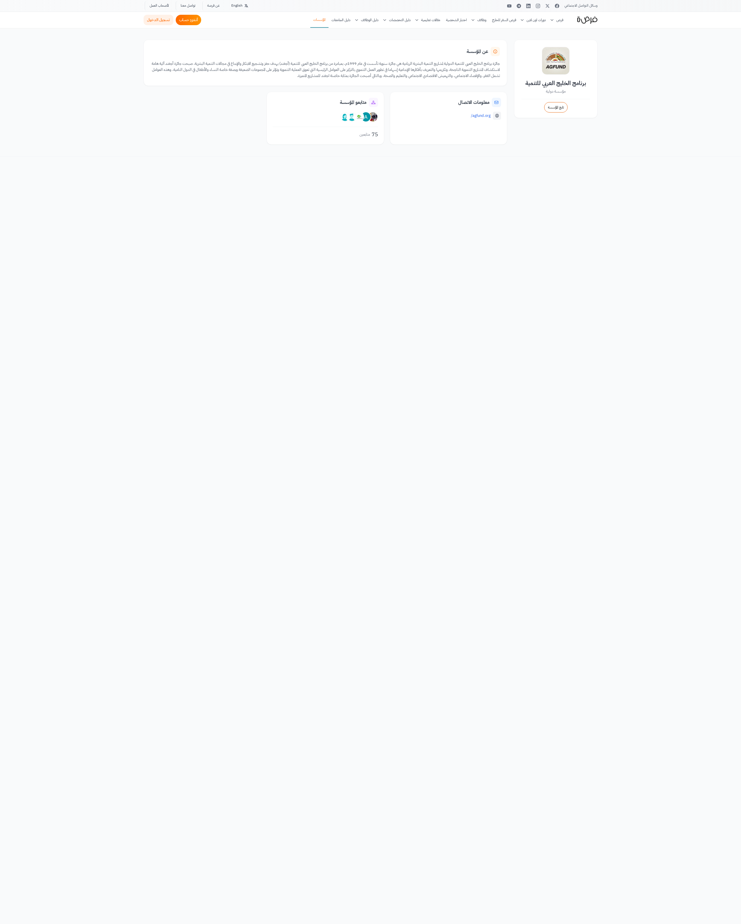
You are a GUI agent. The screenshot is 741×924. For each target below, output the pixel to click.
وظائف (481, 20)
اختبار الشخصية (456, 20)
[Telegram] (519, 6)
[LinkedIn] (528, 6)
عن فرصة (213, 5)
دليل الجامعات (341, 20)
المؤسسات (319, 19)
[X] (547, 6)
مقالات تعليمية (430, 20)
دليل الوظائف (370, 20)
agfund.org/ (481, 115)
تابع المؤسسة (556, 107)
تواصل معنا (188, 5)
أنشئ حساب (188, 20)
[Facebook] (557, 6)
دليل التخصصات (400, 20)
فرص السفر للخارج (504, 20)
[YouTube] (509, 6)
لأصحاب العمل (159, 5)
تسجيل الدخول (158, 20)
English (237, 5)
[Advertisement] (370, 911)
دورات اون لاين (536, 20)
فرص (559, 20)
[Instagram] (538, 6)
